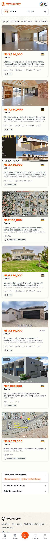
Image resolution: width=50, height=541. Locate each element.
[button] (25, 64)
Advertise (6, 524)
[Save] (36, 21)
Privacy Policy (7, 527)
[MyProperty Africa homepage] (25, 519)
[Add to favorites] (45, 28)
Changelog (17, 524)
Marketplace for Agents (34, 524)
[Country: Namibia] (43, 4)
